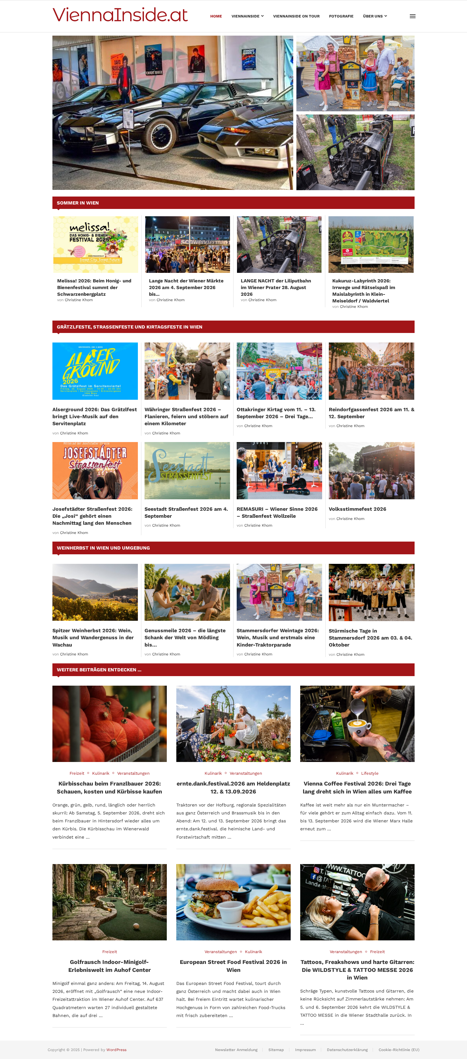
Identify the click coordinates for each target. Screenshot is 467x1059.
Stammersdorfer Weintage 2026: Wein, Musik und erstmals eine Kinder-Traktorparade (352, 95)
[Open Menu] (413, 16)
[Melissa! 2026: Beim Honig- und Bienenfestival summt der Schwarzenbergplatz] (95, 244)
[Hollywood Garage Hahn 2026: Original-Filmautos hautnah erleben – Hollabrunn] (172, 113)
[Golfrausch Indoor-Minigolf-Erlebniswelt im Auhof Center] (109, 902)
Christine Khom (79, 300)
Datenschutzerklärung (347, 1050)
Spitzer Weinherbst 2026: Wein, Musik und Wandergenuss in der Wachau (93, 637)
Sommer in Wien (78, 203)
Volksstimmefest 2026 (357, 509)
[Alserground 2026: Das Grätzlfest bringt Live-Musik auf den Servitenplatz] (95, 371)
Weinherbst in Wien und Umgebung (103, 548)
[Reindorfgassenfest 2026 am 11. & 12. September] (371, 371)
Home (216, 16)
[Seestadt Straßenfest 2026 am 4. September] (187, 470)
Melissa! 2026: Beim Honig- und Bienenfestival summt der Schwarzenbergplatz (94, 287)
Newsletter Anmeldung (236, 1050)
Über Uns (373, 16)
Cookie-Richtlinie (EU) (399, 1050)
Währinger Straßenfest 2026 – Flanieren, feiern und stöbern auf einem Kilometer (186, 416)
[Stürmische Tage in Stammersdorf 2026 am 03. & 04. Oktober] (372, 592)
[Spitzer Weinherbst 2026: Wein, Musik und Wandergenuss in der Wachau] (95, 592)
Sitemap (276, 1050)
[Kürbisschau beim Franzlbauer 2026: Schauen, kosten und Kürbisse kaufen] (109, 724)
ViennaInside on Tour (296, 16)
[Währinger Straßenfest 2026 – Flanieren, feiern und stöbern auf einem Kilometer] (187, 371)
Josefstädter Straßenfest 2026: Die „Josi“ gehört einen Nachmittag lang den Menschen (92, 516)
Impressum (305, 1050)
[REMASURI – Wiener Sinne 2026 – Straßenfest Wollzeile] (279, 470)
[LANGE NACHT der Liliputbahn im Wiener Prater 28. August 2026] (355, 152)
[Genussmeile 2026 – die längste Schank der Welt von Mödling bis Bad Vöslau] (187, 592)
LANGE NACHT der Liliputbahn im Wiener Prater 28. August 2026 (355, 177)
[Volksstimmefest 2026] (372, 470)
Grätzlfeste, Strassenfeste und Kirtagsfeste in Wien (129, 327)
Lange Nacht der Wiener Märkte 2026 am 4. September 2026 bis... (186, 287)
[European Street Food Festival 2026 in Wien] (233, 902)
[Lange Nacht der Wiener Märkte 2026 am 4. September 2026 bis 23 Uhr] (187, 244)
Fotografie (341, 16)
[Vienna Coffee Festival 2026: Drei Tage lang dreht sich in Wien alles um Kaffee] (357, 724)
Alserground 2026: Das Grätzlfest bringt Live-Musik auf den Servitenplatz (94, 416)
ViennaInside (246, 16)
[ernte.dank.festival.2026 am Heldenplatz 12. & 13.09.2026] (233, 724)
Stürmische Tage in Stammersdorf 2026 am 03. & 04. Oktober (370, 638)
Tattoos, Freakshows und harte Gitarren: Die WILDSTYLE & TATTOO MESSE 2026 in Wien (357, 970)
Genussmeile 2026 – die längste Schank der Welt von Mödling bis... (185, 637)
